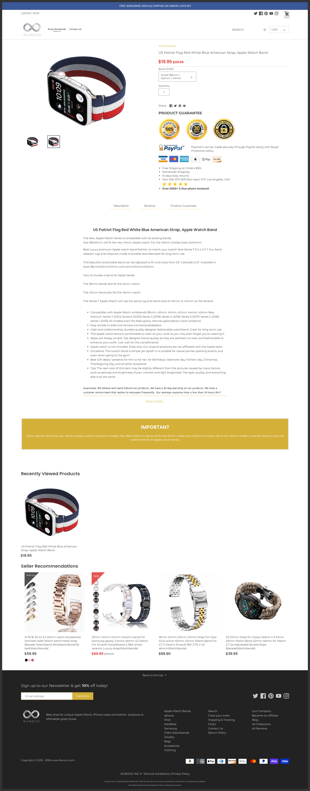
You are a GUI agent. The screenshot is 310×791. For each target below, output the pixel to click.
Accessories (171, 745)
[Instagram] (276, 13)
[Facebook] (261, 13)
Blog (255, 720)
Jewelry (169, 737)
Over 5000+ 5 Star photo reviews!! (185, 186)
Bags (167, 741)
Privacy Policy (180, 773)
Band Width (166, 69)
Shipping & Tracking (221, 720)
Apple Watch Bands (177, 711)
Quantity (164, 85)
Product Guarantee (183, 205)
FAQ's (212, 724)
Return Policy (217, 732)
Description (121, 205)
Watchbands (167, 46)
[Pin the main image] (180, 105)
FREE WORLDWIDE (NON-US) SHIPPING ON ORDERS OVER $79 (155, 6)
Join (35, 13)
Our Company (261, 711)
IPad (167, 720)
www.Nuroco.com (63, 760)
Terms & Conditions (156, 773)
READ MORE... (155, 401)
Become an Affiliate (265, 715)
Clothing (170, 750)
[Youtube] (271, 13)
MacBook (170, 724)
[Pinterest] (266, 13)
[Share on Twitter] (175, 105)
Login (25, 13)
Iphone (169, 715)
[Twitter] (255, 13)
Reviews (149, 205)
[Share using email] (184, 105)
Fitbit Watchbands (176, 732)
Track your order (219, 715)
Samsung (170, 728)
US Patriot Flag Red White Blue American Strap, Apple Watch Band (49, 548)
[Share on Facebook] (171, 105)
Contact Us (215, 728)
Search (212, 711)
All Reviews (259, 728)
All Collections (261, 724)
